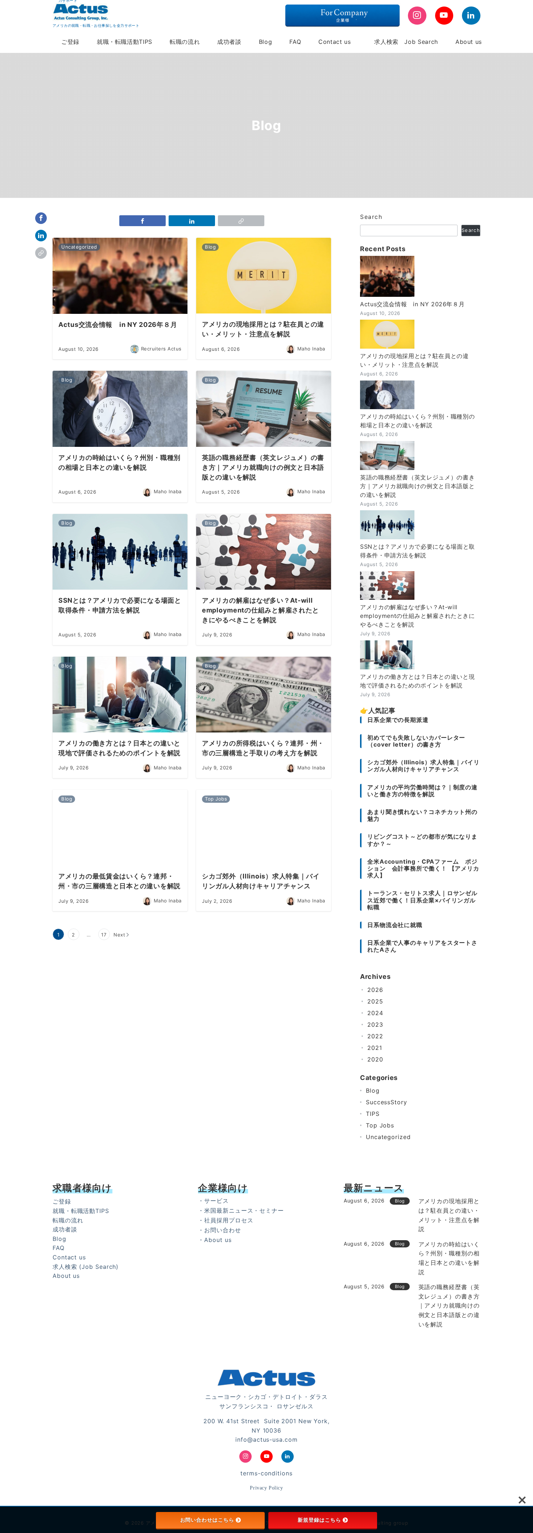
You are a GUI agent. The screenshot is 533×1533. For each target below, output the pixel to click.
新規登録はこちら (319, 1520)
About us (66, 1275)
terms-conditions (266, 1473)
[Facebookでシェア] (41, 218)
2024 (375, 1013)
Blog (373, 1090)
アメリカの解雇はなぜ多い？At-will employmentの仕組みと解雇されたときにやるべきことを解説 (417, 615)
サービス (216, 1200)
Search (371, 216)
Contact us (69, 1257)
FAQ (59, 1247)
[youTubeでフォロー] (444, 16)
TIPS (373, 1113)
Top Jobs (380, 1125)
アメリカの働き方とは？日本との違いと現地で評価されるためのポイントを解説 (417, 681)
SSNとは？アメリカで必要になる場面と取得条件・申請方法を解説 (417, 551)
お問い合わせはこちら (207, 1520)
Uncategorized (388, 1137)
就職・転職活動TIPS (81, 1210)
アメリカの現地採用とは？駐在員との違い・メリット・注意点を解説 (414, 360)
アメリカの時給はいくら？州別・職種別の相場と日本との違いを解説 (417, 421)
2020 (375, 1059)
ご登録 (62, 1201)
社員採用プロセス (228, 1220)
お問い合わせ (222, 1230)
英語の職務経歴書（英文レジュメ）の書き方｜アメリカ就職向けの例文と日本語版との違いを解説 (417, 486)
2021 (374, 1047)
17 (104, 935)
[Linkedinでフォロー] (471, 16)
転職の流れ (68, 1220)
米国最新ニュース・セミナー (244, 1210)
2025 (375, 1001)
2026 (375, 989)
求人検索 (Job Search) (86, 1266)
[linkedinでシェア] (41, 235)
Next (119, 935)
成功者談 (65, 1229)
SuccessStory (386, 1102)
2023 (375, 1024)
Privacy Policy (266, 1488)
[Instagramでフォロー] (417, 16)
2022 (375, 1036)
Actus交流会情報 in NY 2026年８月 (412, 304)
